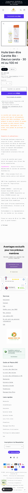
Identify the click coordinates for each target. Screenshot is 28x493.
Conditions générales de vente (14, 485)
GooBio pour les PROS (10, 309)
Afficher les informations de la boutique (12, 107)
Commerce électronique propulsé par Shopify (15, 474)
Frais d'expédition (13, 76)
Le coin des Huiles (9, 372)
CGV (4, 324)
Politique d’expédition (15, 482)
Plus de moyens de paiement (14, 97)
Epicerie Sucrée (8, 385)
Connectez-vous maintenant (14, 265)
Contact (5, 302)
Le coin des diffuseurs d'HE (12, 375)
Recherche (6, 379)
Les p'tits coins (8, 418)
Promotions (6, 388)
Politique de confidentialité (15, 478)
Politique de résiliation (15, 489)
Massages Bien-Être (9, 425)
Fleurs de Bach (8, 366)
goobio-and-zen (10, 472)
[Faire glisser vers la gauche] (10, 49)
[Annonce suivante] (25, 3)
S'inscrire (14, 271)
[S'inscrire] (22, 446)
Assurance (6, 299)
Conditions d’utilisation (15, 480)
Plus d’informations (14, 356)
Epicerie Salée (8, 382)
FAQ (4, 306)
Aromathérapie (7, 404)
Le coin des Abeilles (10, 369)
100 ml (13, 69)
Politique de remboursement (11, 432)
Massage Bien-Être (9, 392)
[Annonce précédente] (2, 3)
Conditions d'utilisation (10, 429)
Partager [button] (5, 225)
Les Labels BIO (8, 315)
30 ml (4, 69)
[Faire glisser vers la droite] (17, 49)
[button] (3, 10)
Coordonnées (20, 487)
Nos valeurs (7, 312)
